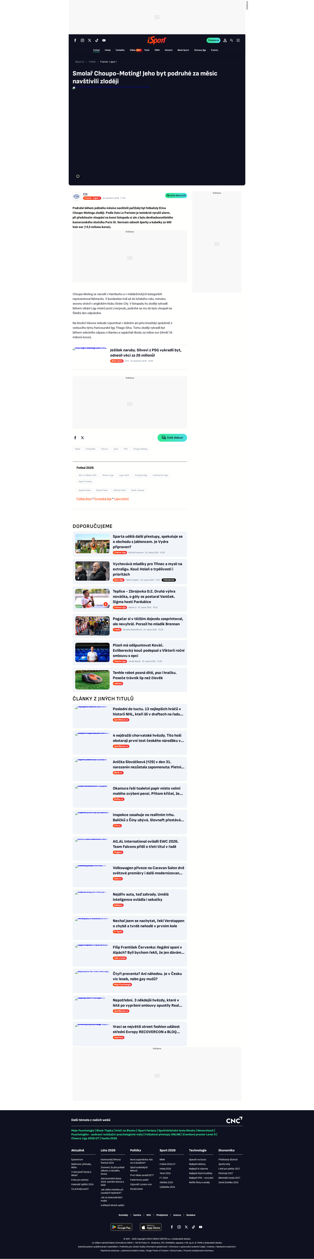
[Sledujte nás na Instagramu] (82, 40)
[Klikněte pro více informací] (78, 176)
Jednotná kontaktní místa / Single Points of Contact (144, 1250)
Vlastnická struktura (109, 1250)
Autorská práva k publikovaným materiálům (98, 1246)
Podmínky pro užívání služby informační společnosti (143, 1246)
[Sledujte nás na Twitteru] (89, 40)
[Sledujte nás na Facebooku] (75, 40)
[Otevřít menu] (238, 40)
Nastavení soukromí (225, 1246)
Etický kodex (176, 1250)
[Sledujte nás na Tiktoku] (96, 40)
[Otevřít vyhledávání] (231, 40)
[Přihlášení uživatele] (225, 40)
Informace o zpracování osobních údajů (187, 1246)
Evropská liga (103, 498)
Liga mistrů (121, 498)
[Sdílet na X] (82, 437)
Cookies (211, 1246)
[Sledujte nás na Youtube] (104, 40)
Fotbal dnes (84, 498)
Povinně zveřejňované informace (199, 1250)
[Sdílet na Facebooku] (75, 437)
